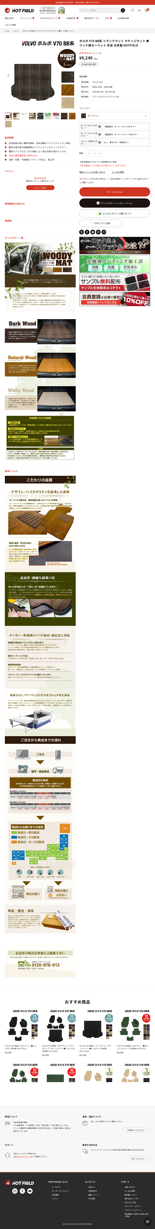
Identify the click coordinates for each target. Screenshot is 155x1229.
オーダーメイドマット (60, 1191)
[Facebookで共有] (87, 232)
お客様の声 (70, 18)
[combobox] (114, 116)
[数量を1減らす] (88, 153)
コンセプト (56, 1187)
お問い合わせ (129, 1187)
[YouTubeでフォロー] (30, 1191)
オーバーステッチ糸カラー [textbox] (91, 134)
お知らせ (91, 1187)
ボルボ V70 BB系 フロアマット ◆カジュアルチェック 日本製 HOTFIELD (132, 1047)
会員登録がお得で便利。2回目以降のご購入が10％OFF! (77, 2)
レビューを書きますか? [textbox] (91, 142)
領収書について (130, 1195)
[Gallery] (40, 84)
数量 (81, 153)
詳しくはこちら (138, 1158)
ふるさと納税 (10, 25)
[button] (85, 53)
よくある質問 (118, 172)
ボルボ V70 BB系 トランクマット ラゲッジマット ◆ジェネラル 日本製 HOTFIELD (95, 1048)
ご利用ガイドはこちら (135, 1130)
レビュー (55, 1198)
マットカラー (85, 108)
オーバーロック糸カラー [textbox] (91, 126)
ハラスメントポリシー (133, 1210)
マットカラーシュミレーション (117, 203)
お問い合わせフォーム (22, 1156)
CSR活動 (91, 1198)
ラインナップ (25, 18)
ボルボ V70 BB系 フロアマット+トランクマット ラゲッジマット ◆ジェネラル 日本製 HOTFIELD (58, 1048)
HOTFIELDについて (48, 18)
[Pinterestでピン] (98, 232)
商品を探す (9, 18)
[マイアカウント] (132, 10)
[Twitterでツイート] (81, 232)
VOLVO (16, 31)
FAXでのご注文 (130, 1202)
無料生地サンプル (91, 18)
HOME (7, 31)
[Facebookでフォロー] (22, 1191)
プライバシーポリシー (133, 1206)
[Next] (72, 75)
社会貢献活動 (123, 18)
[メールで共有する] (103, 232)
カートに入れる (115, 191)
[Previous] (8, 75)
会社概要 (55, 1195)
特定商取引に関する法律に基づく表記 (136, 1215)
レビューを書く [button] (40, 187)
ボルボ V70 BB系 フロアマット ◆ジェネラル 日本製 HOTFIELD (21, 1047)
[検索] (123, 10)
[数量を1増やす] (100, 153)
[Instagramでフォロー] (15, 1191)
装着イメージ (93, 1195)
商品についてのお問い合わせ (92, 172)
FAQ (107, 18)
